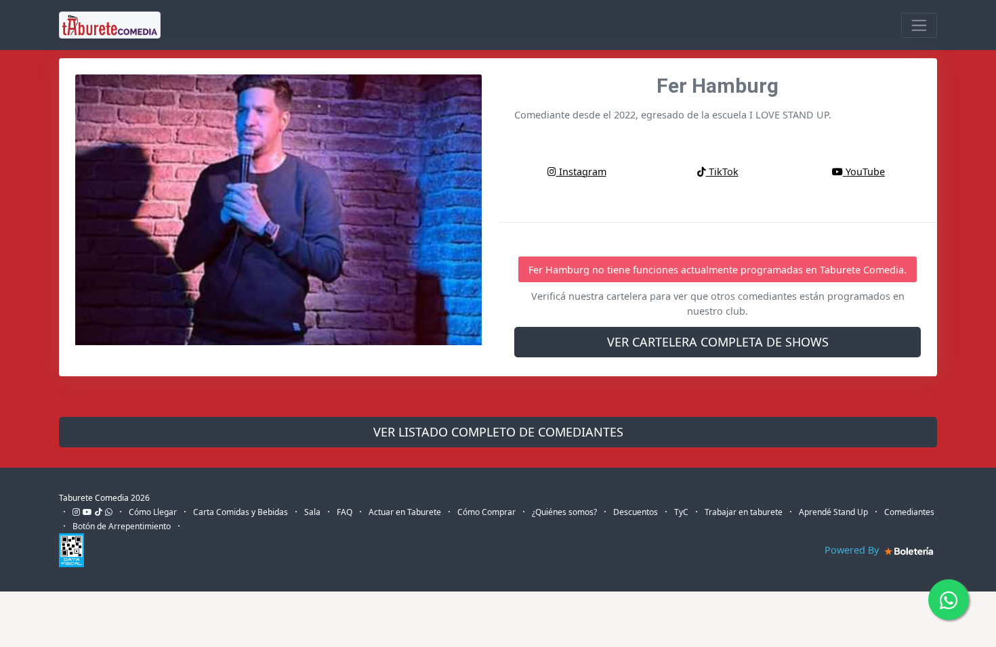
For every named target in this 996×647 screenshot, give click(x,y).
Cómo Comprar (486, 512)
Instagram (581, 171)
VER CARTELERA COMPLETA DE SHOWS (718, 342)
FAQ (344, 512)
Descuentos (635, 512)
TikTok (722, 171)
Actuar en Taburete (405, 512)
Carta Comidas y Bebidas (240, 512)
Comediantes (909, 512)
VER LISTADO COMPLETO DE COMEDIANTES (498, 432)
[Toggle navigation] (919, 25)
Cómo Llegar (153, 512)
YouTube (864, 171)
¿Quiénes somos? (564, 512)
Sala (312, 512)
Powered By (853, 549)
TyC (681, 512)
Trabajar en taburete (744, 512)
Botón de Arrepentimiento (121, 526)
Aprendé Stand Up (833, 512)
